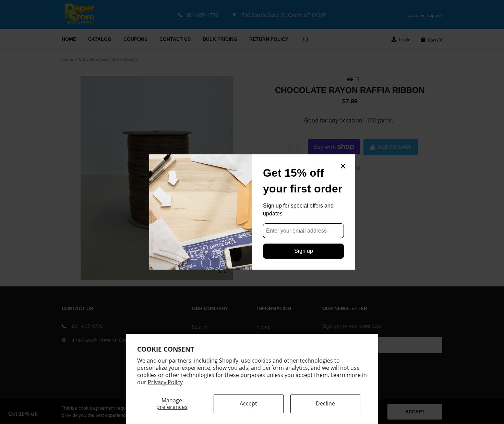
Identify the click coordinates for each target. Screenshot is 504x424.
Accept (248, 403)
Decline (325, 403)
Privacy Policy (165, 382)
